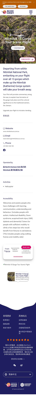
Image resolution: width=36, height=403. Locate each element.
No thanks (23, 6)
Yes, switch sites (9, 6)
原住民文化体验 (17, 359)
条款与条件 (7, 328)
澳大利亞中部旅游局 (25, 332)
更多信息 (6, 115)
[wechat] (14, 365)
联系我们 (6, 320)
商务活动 (22, 324)
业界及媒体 (23, 320)
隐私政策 (6, 324)
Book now (26, 247)
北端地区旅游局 (24, 328)
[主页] (7, 12)
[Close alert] (34, 2)
